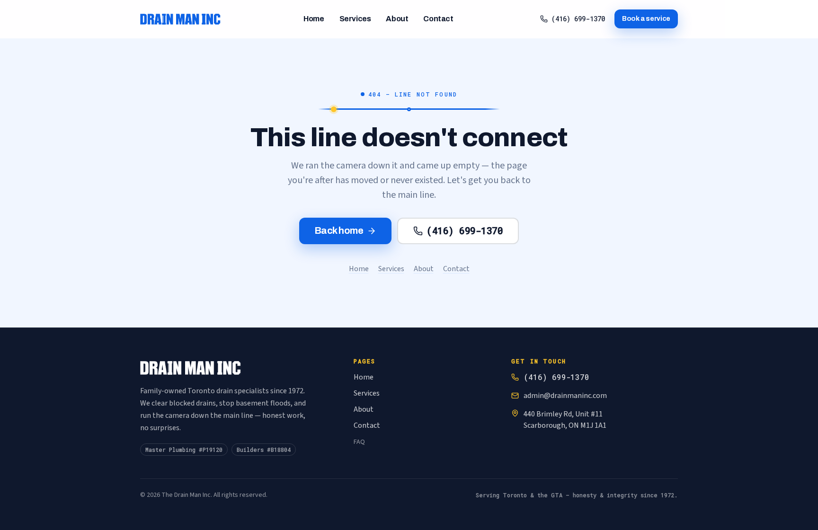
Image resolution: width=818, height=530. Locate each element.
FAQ (359, 442)
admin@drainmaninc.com (565, 395)
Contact (438, 19)
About (397, 19)
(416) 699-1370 (578, 18)
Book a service (646, 18)
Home (313, 19)
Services (355, 19)
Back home (339, 230)
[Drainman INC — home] (180, 18)
